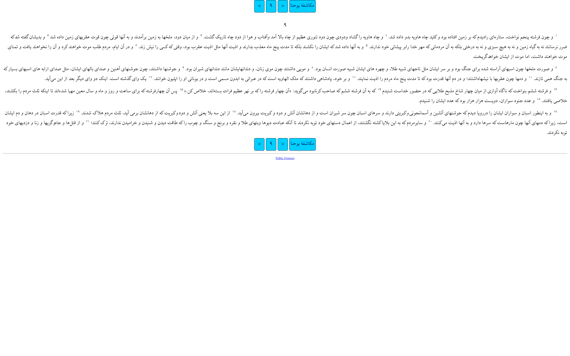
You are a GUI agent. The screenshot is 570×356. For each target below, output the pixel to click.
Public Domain (285, 158)
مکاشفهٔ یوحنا (302, 6)
